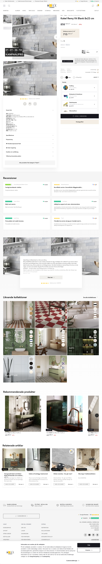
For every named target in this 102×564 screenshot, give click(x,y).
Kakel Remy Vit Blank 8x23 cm (74, 15)
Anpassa (87, 550)
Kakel (65, 15)
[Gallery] (34, 37)
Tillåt (88, 545)
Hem (62, 15)
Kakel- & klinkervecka (9, 1)
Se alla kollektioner (89, 298)
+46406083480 (95, 539)
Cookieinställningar (71, 560)
